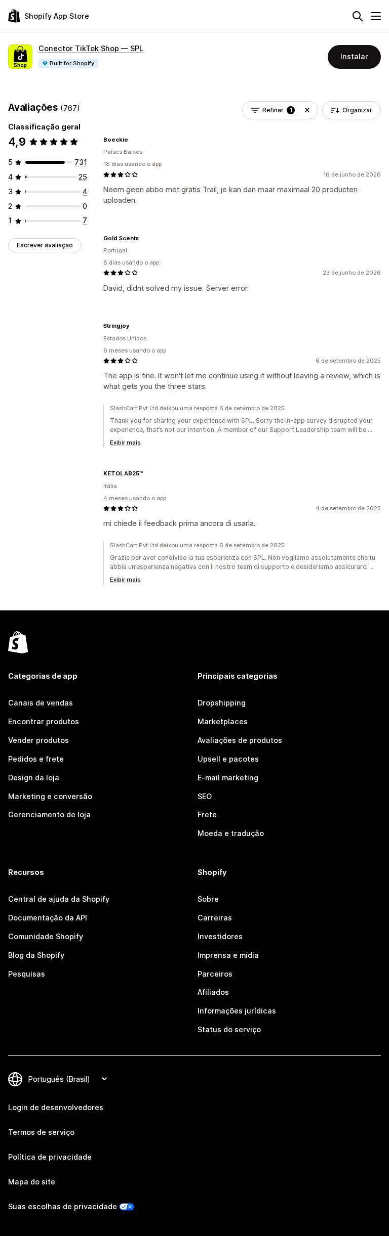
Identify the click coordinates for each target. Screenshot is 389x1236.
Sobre (208, 899)
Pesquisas (26, 973)
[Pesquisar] (358, 16)
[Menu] (376, 16)
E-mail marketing (228, 777)
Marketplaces (223, 721)
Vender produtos (38, 740)
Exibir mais (125, 442)
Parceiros (215, 973)
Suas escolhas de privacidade (62, 1206)
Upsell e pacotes (228, 759)
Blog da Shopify (36, 955)
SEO (205, 796)
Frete (207, 814)
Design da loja (33, 777)
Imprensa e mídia (228, 955)
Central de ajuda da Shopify (58, 899)
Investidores (220, 936)
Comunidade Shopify (45, 936)
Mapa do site (31, 1181)
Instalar (354, 56)
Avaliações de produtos (240, 740)
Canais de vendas (40, 702)
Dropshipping (222, 702)
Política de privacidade (50, 1157)
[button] (307, 110)
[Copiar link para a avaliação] (134, 140)
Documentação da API (47, 917)
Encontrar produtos (43, 721)
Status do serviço (229, 1029)
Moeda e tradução (231, 833)
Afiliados (213, 992)
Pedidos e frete (36, 759)
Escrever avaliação (45, 245)
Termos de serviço (41, 1132)
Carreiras (215, 917)
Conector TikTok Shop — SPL (90, 48)
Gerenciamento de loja (49, 814)
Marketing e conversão (50, 796)
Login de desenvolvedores (55, 1107)
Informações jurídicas (237, 1010)
